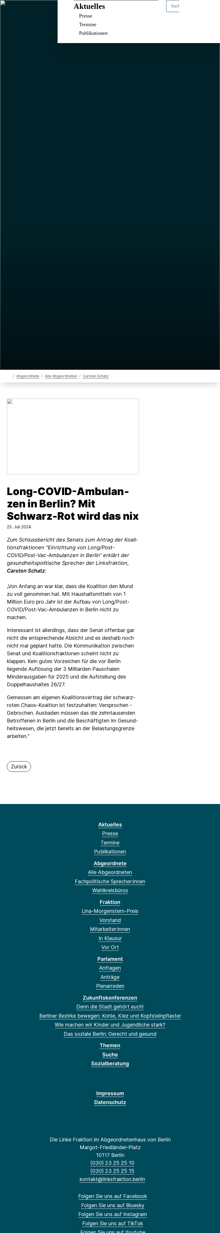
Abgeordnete (27, 376)
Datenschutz (110, 1102)
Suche (110, 1055)
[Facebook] (11, 12)
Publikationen (93, 33)
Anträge (110, 977)
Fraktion (110, 902)
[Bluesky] (20, 12)
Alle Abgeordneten (61, 376)
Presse (85, 16)
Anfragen (110, 968)
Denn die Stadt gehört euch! (110, 1007)
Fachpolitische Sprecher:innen (110, 881)
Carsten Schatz (96, 376)
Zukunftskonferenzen (110, 998)
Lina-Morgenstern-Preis (110, 911)
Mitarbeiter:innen (110, 929)
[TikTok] (39, 12)
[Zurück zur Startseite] (9, 376)
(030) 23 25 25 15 (112, 1171)
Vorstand (110, 920)
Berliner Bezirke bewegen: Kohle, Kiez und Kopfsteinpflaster (110, 1016)
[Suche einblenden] (191, 12)
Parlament (110, 959)
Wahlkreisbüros (110, 890)
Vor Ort (110, 947)
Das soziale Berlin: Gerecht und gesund (110, 1034)
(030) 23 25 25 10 (112, 1163)
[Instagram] (30, 12)
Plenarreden (110, 986)
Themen (110, 1045)
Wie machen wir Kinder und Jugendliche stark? (110, 1025)
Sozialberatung (110, 1063)
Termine (87, 24)
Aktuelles (89, 6)
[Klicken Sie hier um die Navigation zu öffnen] (208, 12)
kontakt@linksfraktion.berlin (112, 1179)
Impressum (110, 1093)
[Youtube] (49, 12)
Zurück (19, 767)
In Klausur (110, 938)
